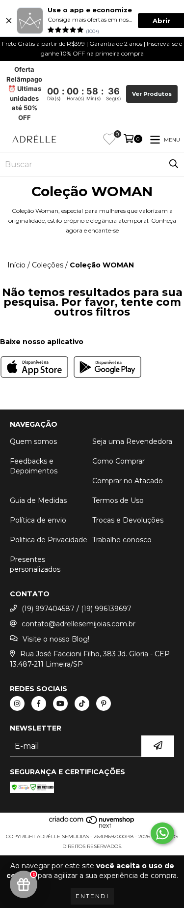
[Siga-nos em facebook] (38, 703)
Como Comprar (118, 461)
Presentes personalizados (35, 564)
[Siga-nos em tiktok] (82, 703)
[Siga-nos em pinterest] (103, 703)
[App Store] (34, 368)
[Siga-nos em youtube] (60, 703)
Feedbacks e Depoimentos (33, 466)
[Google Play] (107, 368)
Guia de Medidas (38, 500)
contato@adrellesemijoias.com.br (78, 623)
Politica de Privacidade (48, 539)
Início (16, 265)
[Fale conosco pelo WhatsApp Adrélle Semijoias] (162, 833)
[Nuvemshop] (92, 826)
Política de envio (38, 520)
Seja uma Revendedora (132, 441)
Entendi (92, 896)
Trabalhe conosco (122, 539)
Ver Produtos (152, 93)
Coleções (47, 265)
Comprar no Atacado (127, 480)
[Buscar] (174, 164)
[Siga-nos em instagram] (17, 703)
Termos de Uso (118, 500)
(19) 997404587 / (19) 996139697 (76, 608)
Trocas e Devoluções (127, 520)
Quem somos (33, 441)
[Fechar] (9, 21)
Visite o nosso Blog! (56, 639)
